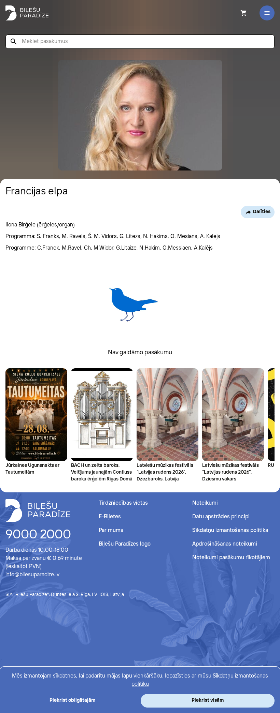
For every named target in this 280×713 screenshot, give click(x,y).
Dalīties (261, 211)
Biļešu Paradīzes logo (125, 544)
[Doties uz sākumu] (37, 510)
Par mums (111, 530)
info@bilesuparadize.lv (32, 574)
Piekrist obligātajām (72, 700)
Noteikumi (205, 503)
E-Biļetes (110, 516)
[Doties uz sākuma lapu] (26, 12)
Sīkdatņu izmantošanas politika (230, 530)
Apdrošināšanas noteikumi (224, 544)
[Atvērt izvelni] (267, 12)
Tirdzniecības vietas (123, 503)
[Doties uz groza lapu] (234, 12)
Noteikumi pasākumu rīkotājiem (231, 557)
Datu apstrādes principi (221, 516)
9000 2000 (38, 535)
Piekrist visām (208, 700)
